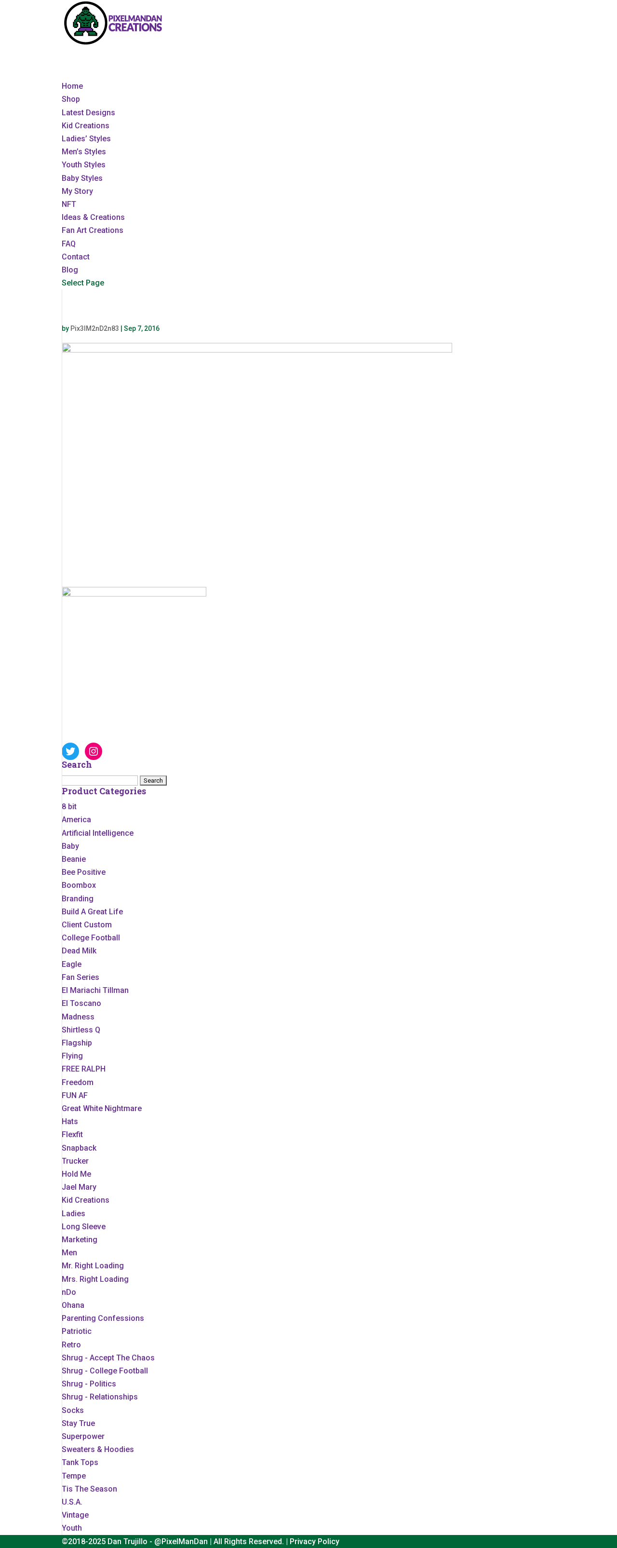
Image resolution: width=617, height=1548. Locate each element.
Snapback (79, 1148)
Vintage (75, 1515)
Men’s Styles (84, 151)
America (76, 819)
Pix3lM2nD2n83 (94, 328)
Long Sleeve (84, 1226)
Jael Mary (79, 1187)
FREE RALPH (84, 1068)
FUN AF (75, 1095)
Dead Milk (79, 950)
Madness (78, 1016)
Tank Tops (80, 1462)
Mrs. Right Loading (95, 1279)
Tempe (74, 1475)
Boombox (79, 885)
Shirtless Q (81, 1029)
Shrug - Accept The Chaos (108, 1357)
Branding (78, 898)
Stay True (78, 1423)
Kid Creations (85, 125)
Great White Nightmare (102, 1108)
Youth (72, 1528)
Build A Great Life (92, 911)
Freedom (78, 1082)
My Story (77, 191)
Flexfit (72, 1134)
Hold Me (76, 1174)
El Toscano (81, 1003)
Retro (71, 1344)
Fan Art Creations (92, 230)
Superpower (83, 1436)
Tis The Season (89, 1489)
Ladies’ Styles (86, 138)
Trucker (75, 1161)
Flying (72, 1055)
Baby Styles (82, 178)
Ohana (73, 1305)
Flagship (77, 1042)
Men (69, 1252)
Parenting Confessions (103, 1318)
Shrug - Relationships (100, 1396)
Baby (70, 846)
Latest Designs (88, 112)
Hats (70, 1121)
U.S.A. (72, 1502)
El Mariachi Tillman (95, 990)
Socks (73, 1410)
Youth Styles (84, 164)
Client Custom (87, 924)
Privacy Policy (314, 1541)
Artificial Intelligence (98, 833)
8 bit (69, 806)
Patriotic (77, 1331)
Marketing (79, 1239)
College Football (91, 937)
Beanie (74, 859)
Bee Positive (84, 872)
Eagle (71, 964)
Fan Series (80, 977)
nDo (69, 1292)
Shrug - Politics (89, 1383)
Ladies (73, 1213)
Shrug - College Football (105, 1370)
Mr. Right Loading (93, 1265)
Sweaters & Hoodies (98, 1449)
